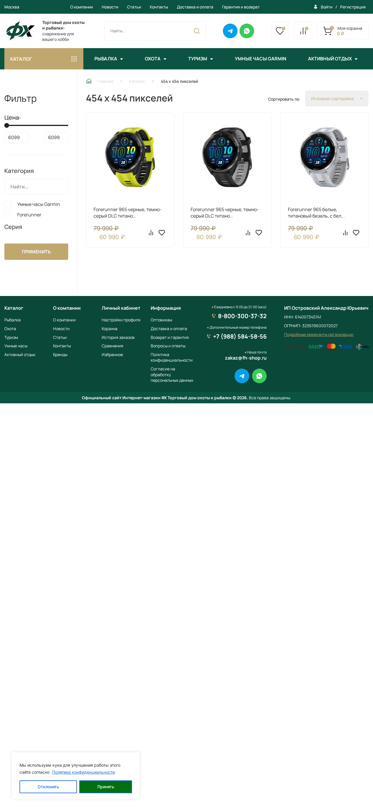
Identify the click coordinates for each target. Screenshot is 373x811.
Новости (110, 7)
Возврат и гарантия (170, 337)
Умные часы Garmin (260, 58)
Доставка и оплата (195, 7)
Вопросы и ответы (168, 345)
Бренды (60, 354)
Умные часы (15, 345)
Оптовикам (161, 320)
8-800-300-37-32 (242, 316)
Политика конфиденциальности (172, 357)
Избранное (112, 354)
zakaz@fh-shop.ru (246, 358)
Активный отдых (330, 58)
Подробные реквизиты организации (318, 334)
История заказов (118, 337)
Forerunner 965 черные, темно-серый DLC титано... (128, 212)
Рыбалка (105, 58)
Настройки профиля (121, 320)
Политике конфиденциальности (83, 772)
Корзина (109, 328)
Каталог (137, 81)
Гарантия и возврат (241, 7)
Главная (105, 81)
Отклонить (48, 786)
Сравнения (112, 345)
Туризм (197, 58)
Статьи (134, 7)
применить (36, 251)
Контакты (159, 7)
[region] (76, 775)
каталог (21, 59)
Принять (105, 786)
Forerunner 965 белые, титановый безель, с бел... (316, 212)
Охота (153, 58)
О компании (81, 7)
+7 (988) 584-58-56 (240, 336)
